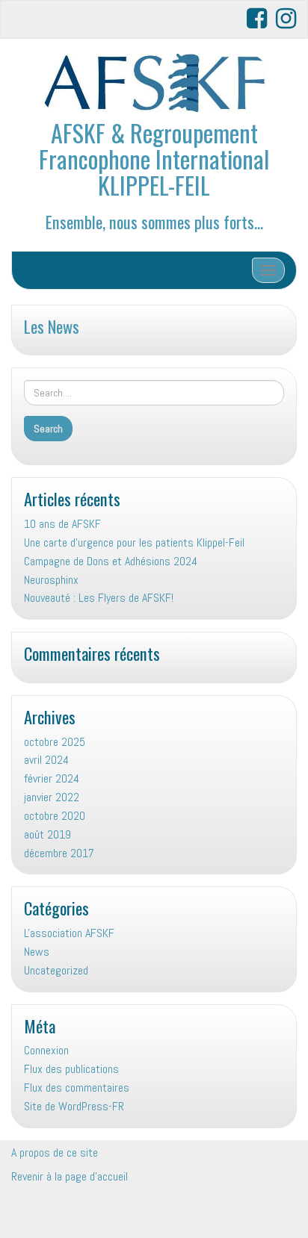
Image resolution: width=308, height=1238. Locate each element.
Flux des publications (71, 1069)
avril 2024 (46, 760)
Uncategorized (56, 970)
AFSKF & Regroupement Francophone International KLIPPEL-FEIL (154, 158)
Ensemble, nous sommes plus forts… (154, 221)
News (36, 951)
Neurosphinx (51, 580)
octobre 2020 (54, 816)
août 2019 (47, 834)
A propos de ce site (54, 1152)
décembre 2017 (59, 853)
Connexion (46, 1050)
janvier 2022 (51, 797)
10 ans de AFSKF (62, 524)
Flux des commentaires (76, 1087)
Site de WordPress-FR (74, 1106)
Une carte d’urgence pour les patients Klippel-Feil (135, 542)
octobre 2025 (54, 742)
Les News (51, 326)
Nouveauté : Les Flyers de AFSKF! (98, 598)
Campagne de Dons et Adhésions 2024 (110, 561)
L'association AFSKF (69, 933)
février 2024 (51, 778)
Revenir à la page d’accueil (69, 1176)
